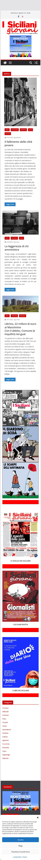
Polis (30, 136)
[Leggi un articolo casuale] (36, 69)
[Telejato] (9, 11)
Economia (15, 136)
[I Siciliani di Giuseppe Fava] (26, 11)
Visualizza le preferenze (20, 852)
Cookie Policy (17, 857)
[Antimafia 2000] (4, 2)
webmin (18, 144)
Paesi (4, 757)
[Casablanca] (28, 2)
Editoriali (5, 718)
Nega (20, 846)
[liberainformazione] (4, 8)
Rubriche (5, 765)
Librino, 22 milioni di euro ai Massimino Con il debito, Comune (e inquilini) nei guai (20, 335)
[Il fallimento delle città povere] (20, 108)
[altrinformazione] (9, 14)
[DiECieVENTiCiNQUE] (8, 5)
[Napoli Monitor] (13, 8)
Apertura (5, 747)
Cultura (4, 743)
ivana (17, 248)
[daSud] (34, 2)
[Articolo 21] (22, 2)
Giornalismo (6, 736)
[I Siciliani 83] (35, 11)
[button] (38, 817)
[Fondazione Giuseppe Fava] (22, 11)
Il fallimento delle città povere (18, 149)
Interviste (5, 754)
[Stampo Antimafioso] (3, 11)
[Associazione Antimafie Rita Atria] (25, 8)
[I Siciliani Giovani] (5, 69)
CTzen (18, 326)
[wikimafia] (18, 11)
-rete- (7, 136)
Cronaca (14, 244)
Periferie (23, 136)
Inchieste (5, 721)
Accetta (21, 840)
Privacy (25, 857)
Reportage (6, 761)
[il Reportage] (28, 5)
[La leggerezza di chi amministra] (20, 229)
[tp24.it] (15, 11)
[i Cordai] (19, 5)
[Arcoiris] (14, 2)
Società (7, 140)
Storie (4, 732)
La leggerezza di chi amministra (17, 254)
